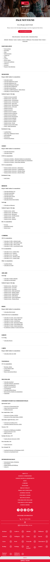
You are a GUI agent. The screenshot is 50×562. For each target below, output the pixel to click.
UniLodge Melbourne (9, 84)
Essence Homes (25, 505)
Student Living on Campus (10, 111)
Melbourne (29, 39)
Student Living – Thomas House (11, 299)
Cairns (15, 39)
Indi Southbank (7, 135)
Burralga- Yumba (8, 367)
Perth (40, 39)
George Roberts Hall (9, 368)
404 (28, 13)
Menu (25, 557)
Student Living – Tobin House (11, 295)
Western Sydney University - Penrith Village (14, 172)
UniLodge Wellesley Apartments (11, 383)
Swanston (16, 100)
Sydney (44, 39)
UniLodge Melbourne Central (11, 81)
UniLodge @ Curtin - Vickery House (12, 319)
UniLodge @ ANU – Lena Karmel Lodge (13, 246)
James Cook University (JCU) (11, 408)
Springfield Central (8, 226)
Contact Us (6, 55)
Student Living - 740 (9, 100)
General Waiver (25, 492)
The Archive (7, 136)
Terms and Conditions (9, 61)
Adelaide (6, 39)
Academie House (8, 263)
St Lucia (6, 224)
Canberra (19, 39)
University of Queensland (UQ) (11, 406)
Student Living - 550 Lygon (10, 98)
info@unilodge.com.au (26, 525)
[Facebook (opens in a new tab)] (18, 510)
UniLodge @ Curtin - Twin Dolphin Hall (13, 324)
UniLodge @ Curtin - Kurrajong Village (13, 322)
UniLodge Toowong (8, 194)
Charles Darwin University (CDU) (12, 438)
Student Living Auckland (10, 386)
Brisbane (11, 39)
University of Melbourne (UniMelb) (12, 430)
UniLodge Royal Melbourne (10, 86)
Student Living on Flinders (10, 114)
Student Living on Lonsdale (10, 97)
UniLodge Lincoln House (10, 88)
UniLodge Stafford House (10, 390)
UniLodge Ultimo (8, 153)
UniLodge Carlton (8, 80)
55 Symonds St (7, 388)
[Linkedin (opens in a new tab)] (21, 510)
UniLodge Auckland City (10, 385)
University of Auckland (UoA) (11, 451)
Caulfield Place (7, 132)
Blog (5, 57)
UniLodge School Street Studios (11, 199)
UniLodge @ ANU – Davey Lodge (12, 244)
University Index (25, 36)
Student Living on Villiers (10, 121)
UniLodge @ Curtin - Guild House (12, 321)
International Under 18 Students (11, 462)
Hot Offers (6, 50)
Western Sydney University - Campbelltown (14, 169)
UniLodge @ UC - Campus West (11, 251)
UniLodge (23, 13)
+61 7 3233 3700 (25, 519)
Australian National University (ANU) (13, 424)
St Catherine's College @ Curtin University (14, 327)
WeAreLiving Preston (9, 138)
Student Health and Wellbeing (11, 465)
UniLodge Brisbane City (9, 191)
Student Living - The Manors (10, 212)
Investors (6, 65)
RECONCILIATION (25, 497)
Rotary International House (10, 371)
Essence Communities (25, 476)
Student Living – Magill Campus (11, 292)
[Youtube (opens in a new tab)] (28, 510)
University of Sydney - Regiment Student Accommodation (17, 159)
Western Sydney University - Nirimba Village (14, 171)
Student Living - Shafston (10, 219)
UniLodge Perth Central (9, 312)
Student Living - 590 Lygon (10, 103)
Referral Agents (7, 53)
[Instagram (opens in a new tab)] (25, 510)
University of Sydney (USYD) (11, 415)
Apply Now (25, 560)
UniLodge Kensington (9, 151)
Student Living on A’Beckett (10, 113)
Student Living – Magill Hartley (11, 294)
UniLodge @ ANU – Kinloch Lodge (12, 241)
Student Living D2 (8, 110)
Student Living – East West (10, 289)
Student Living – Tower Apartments (12, 297)
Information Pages (33, 36)
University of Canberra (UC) (10, 422)
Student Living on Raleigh (10, 118)
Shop (5, 52)
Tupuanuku (6, 393)
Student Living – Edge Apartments (12, 290)
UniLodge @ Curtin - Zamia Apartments (13, 325)
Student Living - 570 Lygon (10, 106)
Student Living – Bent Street (10, 286)
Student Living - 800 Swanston (11, 105)
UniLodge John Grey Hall (10, 353)
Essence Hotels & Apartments (25, 478)
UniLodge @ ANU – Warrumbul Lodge (13, 242)
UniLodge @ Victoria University (11, 91)
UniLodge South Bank (9, 193)
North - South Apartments (10, 126)
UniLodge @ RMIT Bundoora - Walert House (14, 89)
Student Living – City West (10, 287)
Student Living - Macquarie (10, 214)
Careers (6, 58)
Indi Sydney (7, 178)
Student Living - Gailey (9, 211)
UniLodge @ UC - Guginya (10, 253)
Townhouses (7, 370)
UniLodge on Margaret (9, 205)
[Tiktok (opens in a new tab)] (31, 510)
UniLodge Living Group (25, 502)
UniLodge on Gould (8, 265)
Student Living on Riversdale (11, 124)
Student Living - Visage (9, 217)
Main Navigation (16, 36)
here (23, 18)
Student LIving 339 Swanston (11, 116)
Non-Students (7, 463)
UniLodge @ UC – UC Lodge (11, 255)
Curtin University (8, 444)
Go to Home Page (25, 31)
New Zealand (35, 39)
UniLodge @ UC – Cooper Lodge (12, 258)
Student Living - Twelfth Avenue (11, 215)
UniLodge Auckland (8, 382)
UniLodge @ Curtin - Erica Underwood (13, 317)
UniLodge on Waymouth (9, 280)
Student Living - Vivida (9, 123)
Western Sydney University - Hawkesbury (14, 167)
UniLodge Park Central (9, 196)
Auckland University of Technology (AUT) (14, 450)
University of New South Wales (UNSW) (13, 417)
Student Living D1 (8, 108)
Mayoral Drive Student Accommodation (13, 391)
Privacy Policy (7, 60)
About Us (6, 63)
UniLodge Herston (8, 198)
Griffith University (8, 409)
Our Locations (7, 48)
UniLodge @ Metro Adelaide (11, 278)
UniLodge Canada (25, 495)
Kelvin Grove (7, 228)
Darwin (24, 39)
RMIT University (8, 433)
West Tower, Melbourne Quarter (11, 133)
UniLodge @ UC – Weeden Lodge (12, 256)
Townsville (25, 41)
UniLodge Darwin (8, 340)
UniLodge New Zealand (25, 500)
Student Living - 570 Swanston (11, 101)
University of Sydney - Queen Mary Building (14, 162)
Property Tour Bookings (9, 66)
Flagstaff (16, 84)
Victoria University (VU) (10, 431)
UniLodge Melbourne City (10, 83)
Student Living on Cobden (10, 119)
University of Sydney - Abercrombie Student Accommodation (18, 160)
